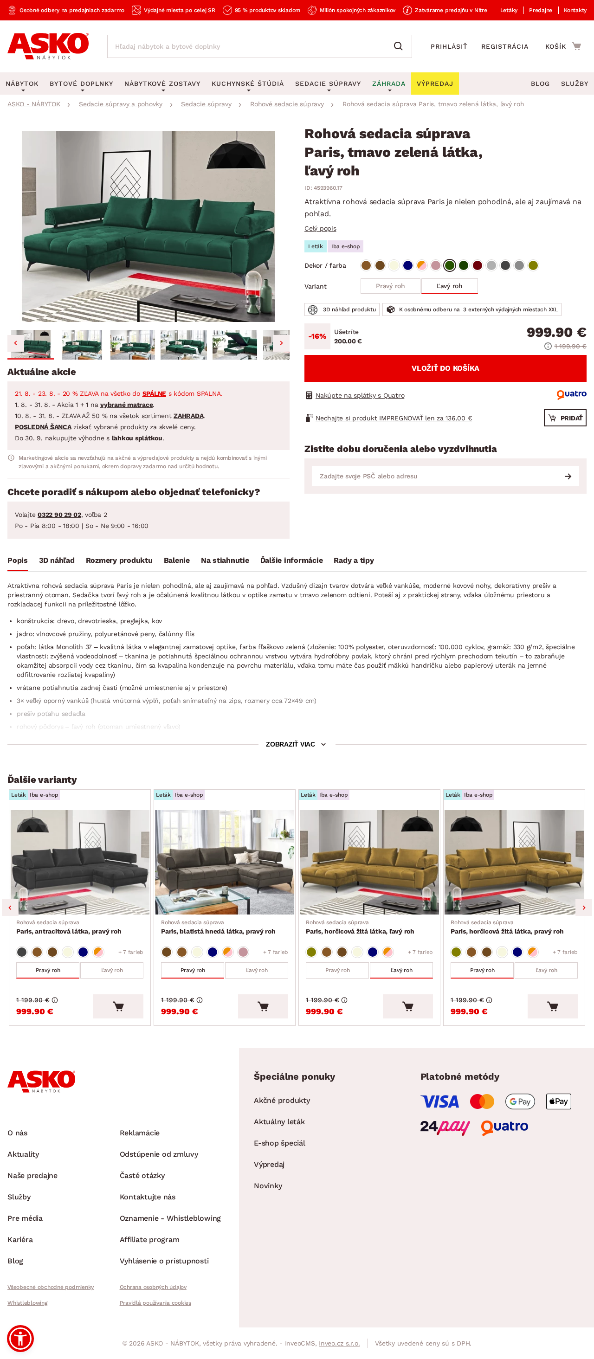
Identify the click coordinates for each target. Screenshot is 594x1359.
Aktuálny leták (279, 1121)
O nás (17, 1132)
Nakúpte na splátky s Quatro (360, 395)
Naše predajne (32, 1175)
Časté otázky (142, 1175)
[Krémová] (394, 265)
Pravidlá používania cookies (155, 1303)
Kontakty (575, 10)
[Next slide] (281, 343)
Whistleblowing (27, 1303)
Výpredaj (269, 1164)
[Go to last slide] (15, 343)
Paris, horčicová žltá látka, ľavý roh (360, 927)
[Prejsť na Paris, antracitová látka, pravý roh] (79, 862)
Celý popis (320, 228)
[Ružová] (435, 265)
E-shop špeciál (279, 1143)
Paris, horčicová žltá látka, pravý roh (507, 927)
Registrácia (505, 46)
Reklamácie (140, 1132)
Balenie (177, 560)
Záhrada (389, 83)
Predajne (540, 10)
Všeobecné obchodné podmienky (50, 1287)
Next (583, 907)
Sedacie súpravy (328, 83)
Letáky (509, 10)
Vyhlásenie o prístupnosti (164, 1260)
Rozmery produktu (119, 560)
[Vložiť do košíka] (118, 1006)
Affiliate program (150, 1239)
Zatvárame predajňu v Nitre (451, 10)
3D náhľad (57, 560)
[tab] (17, 562)
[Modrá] (407, 265)
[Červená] (477, 265)
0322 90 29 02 (59, 514)
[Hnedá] (366, 265)
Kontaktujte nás (147, 1196)
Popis (17, 560)
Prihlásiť (449, 46)
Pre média (25, 1218)
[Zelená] (449, 265)
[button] (30, 345)
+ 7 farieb (131, 952)
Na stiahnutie (225, 560)
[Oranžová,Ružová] (421, 265)
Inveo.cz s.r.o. (339, 1343)
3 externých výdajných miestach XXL (510, 309)
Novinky (268, 1185)
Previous (10, 907)
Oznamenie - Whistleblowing (170, 1218)
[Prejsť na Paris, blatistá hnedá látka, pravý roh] (224, 862)
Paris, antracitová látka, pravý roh (68, 927)
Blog (540, 83)
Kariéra (19, 1239)
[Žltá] (533, 265)
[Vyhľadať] (400, 46)
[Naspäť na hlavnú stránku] (48, 46)
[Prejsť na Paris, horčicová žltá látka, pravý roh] (514, 862)
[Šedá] (491, 265)
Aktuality (23, 1154)
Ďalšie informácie (291, 560)
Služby (574, 83)
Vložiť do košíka (445, 368)
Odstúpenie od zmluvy (159, 1154)
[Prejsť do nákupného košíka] (563, 46)
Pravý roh (390, 286)
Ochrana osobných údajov (153, 1287)
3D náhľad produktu (349, 309)
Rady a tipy (354, 560)
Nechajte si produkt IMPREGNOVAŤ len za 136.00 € (394, 418)
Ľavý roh (450, 286)
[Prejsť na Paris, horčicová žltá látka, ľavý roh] (369, 862)
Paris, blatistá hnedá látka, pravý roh (218, 927)
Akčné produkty (282, 1100)
